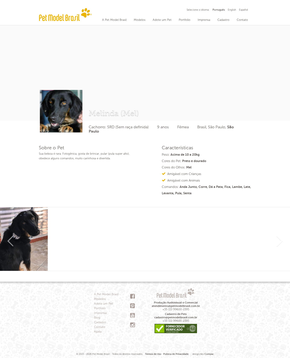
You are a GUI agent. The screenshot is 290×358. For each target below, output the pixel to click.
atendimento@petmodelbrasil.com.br (176, 306)
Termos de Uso (153, 354)
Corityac (209, 354)
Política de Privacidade (176, 354)
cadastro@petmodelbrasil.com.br (175, 317)
